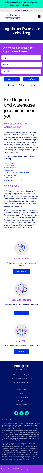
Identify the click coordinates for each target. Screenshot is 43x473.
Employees (21, 313)
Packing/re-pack (10, 163)
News (21, 386)
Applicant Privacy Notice (21, 397)
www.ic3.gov (26, 460)
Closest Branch (21, 258)
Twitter (21, 413)
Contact (22, 393)
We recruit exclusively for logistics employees (18, 49)
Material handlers (10, 168)
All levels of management (13, 180)
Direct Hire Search (22, 390)
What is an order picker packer (21, 375)
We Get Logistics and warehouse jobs (15, 125)
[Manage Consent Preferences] (3, 469)
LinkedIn (27, 413)
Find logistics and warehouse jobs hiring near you (19, 108)
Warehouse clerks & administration (16, 173)
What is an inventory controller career (22, 378)
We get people (11, 185)
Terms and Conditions (22, 404)
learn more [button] (26, 5)
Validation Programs (21, 300)
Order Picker (8, 170)
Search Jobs (12, 79)
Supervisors (8, 178)
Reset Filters (31, 79)
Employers (21, 352)
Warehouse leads (10, 175)
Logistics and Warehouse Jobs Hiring (21, 31)
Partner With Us (21, 341)
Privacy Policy (21, 401)
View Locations (21, 271)
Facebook (16, 413)
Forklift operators (10, 165)
